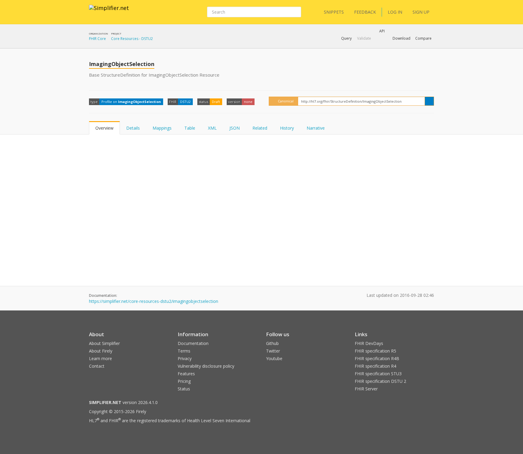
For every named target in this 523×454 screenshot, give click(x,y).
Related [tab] (259, 128)
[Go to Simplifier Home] (109, 11)
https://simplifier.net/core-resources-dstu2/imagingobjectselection (153, 301)
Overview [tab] (104, 128)
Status (184, 389)
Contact (96, 366)
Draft (216, 101)
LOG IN (395, 12)
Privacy (185, 358)
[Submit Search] (296, 12)
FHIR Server (366, 389)
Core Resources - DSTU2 (132, 38)
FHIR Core (97, 38)
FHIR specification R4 (375, 366)
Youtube (274, 358)
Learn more (100, 358)
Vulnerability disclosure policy (206, 366)
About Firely (100, 351)
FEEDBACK (365, 12)
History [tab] (287, 128)
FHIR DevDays (369, 343)
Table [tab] (189, 128)
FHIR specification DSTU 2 (380, 381)
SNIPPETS (334, 12)
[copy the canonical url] (429, 101)
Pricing (184, 381)
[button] (346, 38)
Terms (184, 351)
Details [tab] (133, 128)
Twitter (273, 351)
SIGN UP (421, 12)
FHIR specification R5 (375, 351)
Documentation (193, 343)
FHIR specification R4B (377, 358)
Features (186, 373)
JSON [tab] (234, 128)
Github (272, 343)
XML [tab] (212, 128)
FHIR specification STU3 (378, 373)
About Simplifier (104, 343)
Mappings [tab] (162, 128)
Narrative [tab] (316, 128)
